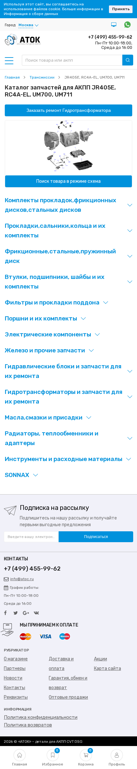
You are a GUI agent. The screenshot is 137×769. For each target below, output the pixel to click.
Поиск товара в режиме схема (68, 181)
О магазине (16, 659)
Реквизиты (16, 697)
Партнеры (14, 668)
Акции (100, 659)
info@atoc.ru (22, 579)
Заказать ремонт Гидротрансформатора (68, 110)
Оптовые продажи (68, 697)
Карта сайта (107, 668)
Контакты (14, 687)
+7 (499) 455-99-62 (110, 37)
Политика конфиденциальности (40, 717)
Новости (13, 678)
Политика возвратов (28, 725)
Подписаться (96, 536)
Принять (121, 9)
